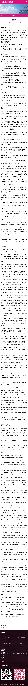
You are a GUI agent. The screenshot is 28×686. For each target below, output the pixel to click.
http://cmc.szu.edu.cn (7, 662)
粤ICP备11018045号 (20, 684)
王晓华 (4, 627)
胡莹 (4, 625)
